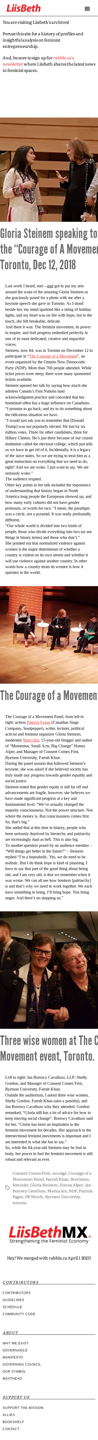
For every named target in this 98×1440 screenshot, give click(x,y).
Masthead (12, 1378)
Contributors (17, 1293)
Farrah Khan (57, 1179)
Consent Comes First (31, 1173)
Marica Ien (57, 1191)
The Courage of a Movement (53, 356)
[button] (87, 8)
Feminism (80, 1179)
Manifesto (13, 1357)
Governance (15, 1350)
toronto (20, 1202)
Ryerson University (62, 1196)
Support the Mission (23, 1408)
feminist (20, 1185)
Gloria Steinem (43, 1185)
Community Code (19, 1314)
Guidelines (13, 1300)
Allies (9, 1415)
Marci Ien (31, 740)
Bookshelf (13, 1422)
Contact (11, 1429)
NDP (73, 1191)
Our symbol (14, 1371)
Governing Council (22, 1364)
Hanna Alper (71, 1185)
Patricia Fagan (38, 722)
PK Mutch (34, 1196)
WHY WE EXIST (15, 1343)
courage (59, 1173)
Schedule (12, 1307)
